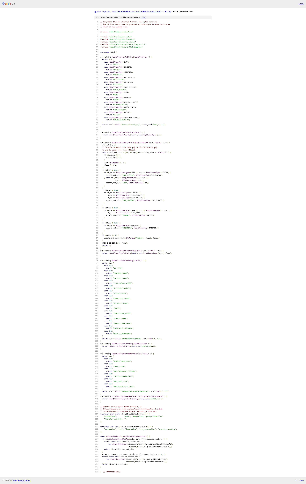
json (302, 480)
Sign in (301, 4)
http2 (168, 11)
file (143, 18)
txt (296, 480)
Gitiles (14, 480)
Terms (27, 480)
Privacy (21, 480)
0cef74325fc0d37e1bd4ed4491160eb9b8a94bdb (136, 11)
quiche (97, 11)
